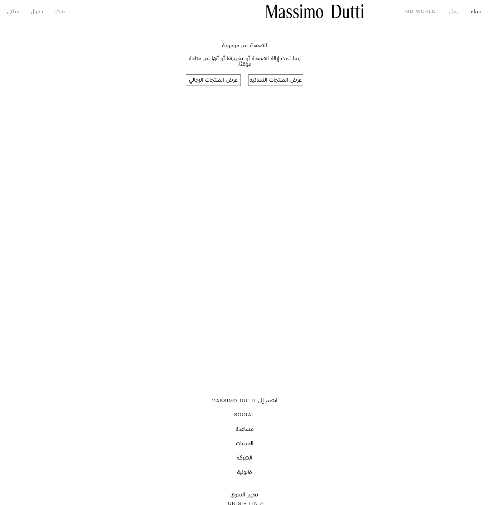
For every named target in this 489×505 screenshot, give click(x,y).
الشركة (244, 458)
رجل (453, 12)
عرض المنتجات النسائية (275, 80)
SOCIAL (244, 415)
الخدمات (244, 444)
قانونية (244, 472)
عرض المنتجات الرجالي (213, 80)
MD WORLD (420, 11)
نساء (476, 12)
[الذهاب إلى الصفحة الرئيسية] (315, 11)
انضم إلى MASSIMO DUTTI (244, 401)
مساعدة (244, 429)
